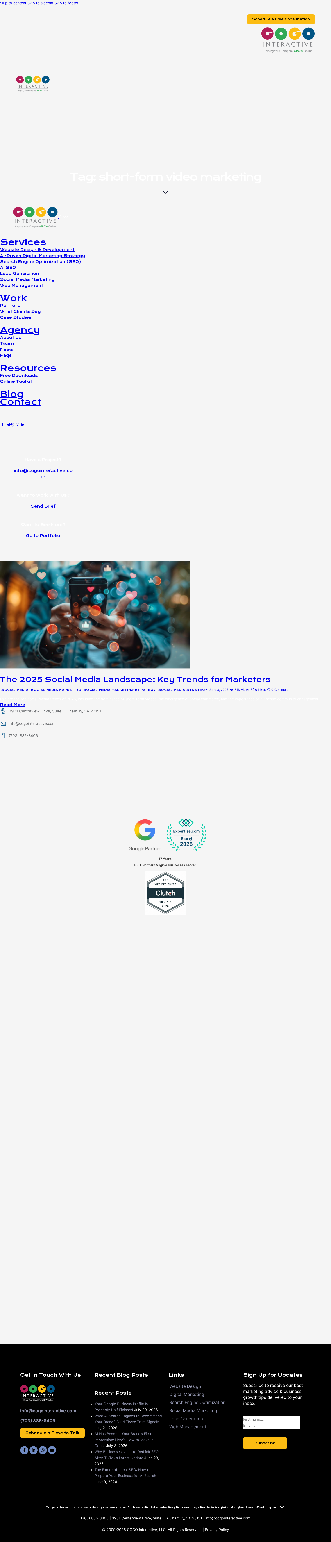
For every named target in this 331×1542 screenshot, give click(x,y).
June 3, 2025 (219, 690)
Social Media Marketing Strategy (120, 690)
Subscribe (265, 1443)
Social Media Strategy (183, 690)
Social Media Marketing (56, 690)
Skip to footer (66, 3)
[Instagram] (43, 1450)
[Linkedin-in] (33, 1450)
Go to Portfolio (43, 535)
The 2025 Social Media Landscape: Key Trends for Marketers (135, 679)
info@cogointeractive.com (32, 723)
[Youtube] (52, 1450)
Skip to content (13, 3)
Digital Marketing (186, 1394)
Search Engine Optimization (197, 1402)
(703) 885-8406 (23, 735)
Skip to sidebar (40, 3)
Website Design (185, 1386)
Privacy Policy (217, 1529)
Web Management (187, 1426)
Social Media (14, 690)
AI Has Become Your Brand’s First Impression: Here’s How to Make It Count (124, 1439)
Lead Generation (186, 1418)
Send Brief (43, 506)
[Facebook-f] (24, 1450)
